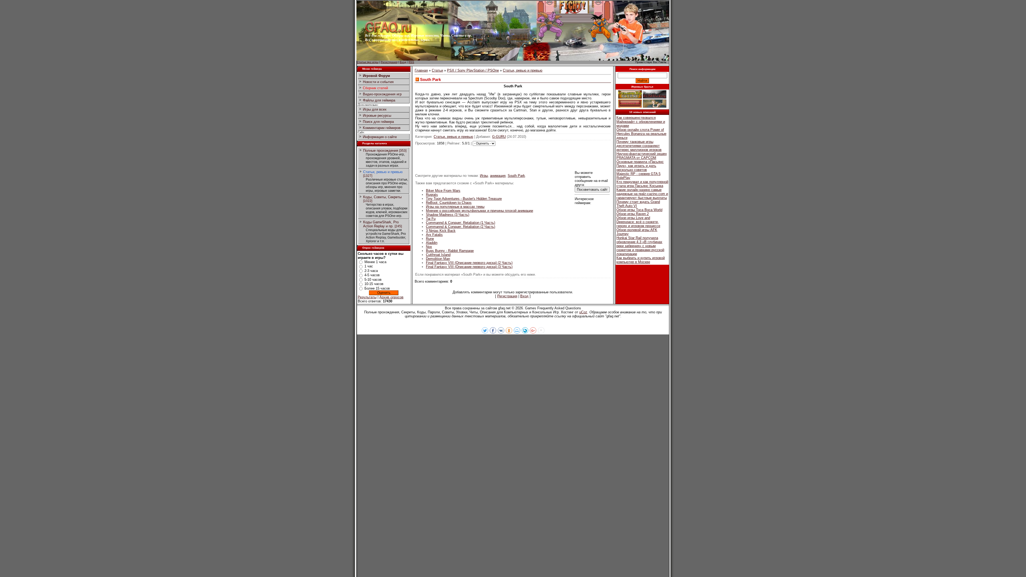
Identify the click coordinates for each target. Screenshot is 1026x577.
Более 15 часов (377, 288)
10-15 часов (373, 284)
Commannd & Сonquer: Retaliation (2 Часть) (460, 227)
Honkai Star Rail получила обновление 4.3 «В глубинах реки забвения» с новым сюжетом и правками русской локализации (640, 246)
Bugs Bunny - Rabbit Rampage (450, 251)
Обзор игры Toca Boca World (639, 210)
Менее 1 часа (375, 262)
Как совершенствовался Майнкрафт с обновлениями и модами (640, 122)
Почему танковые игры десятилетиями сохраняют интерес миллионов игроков (639, 146)
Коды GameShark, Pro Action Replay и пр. (381, 224)
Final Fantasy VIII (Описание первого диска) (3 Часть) (469, 267)
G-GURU (499, 137)
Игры (484, 176)
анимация (498, 176)
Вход (403, 62)
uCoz (583, 312)
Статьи (437, 70)
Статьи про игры (367, 62)
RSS (411, 62)
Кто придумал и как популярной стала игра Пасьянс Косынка (642, 184)
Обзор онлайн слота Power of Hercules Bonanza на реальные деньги (641, 134)
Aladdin (431, 243)
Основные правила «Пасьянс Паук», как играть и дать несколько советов (640, 166)
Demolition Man (438, 259)
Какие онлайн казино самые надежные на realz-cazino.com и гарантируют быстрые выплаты (642, 194)
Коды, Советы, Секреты (382, 197)
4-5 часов (372, 275)
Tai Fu (431, 219)
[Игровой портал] (388, 32)
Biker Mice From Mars (443, 191)
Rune (430, 239)
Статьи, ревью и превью (383, 172)
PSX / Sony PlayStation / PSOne (473, 70)
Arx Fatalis (434, 235)
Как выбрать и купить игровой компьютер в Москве (640, 260)
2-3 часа (371, 271)
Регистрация (389, 62)
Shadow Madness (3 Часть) (447, 215)
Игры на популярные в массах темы (455, 207)
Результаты (367, 297)
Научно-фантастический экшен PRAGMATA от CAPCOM (641, 156)
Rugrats (432, 195)
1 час (368, 266)
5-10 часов (373, 280)
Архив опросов (391, 297)
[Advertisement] (513, 158)
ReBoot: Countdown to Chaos (449, 203)
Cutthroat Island (438, 255)
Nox (429, 247)
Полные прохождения (380, 151)
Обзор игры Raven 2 (632, 214)
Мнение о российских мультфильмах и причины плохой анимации (479, 211)
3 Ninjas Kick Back (441, 231)
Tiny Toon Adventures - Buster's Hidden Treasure (464, 199)
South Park (516, 176)
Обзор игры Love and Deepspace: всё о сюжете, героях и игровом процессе (638, 222)
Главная (421, 70)
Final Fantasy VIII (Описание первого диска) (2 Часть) (469, 263)
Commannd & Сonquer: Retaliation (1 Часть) (460, 223)
